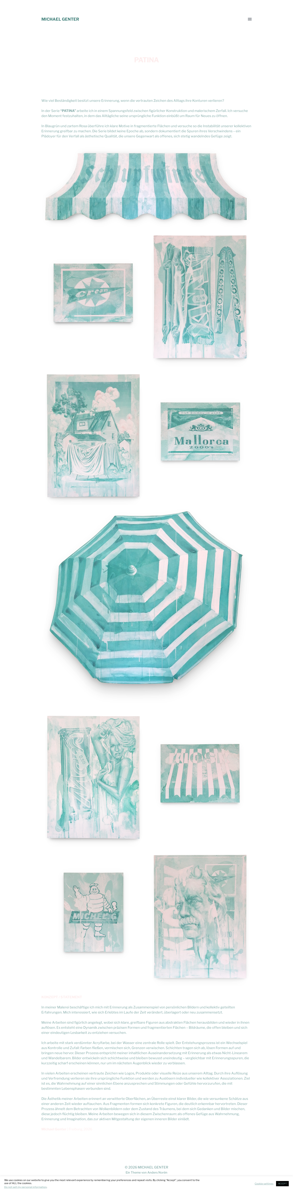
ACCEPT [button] (282, 1183)
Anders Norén (157, 1172)
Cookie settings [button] (264, 1183)
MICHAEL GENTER (60, 19)
